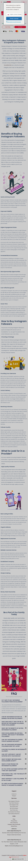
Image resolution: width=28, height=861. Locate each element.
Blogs (14, 819)
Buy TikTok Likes (14, 810)
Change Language (14, 18)
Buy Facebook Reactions (14, 813)
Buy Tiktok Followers (14, 803)
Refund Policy (14, 826)
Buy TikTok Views (14, 806)
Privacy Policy (14, 820)
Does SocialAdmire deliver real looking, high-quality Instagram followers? (13, 734)
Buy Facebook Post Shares (14, 811)
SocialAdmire (8, 65)
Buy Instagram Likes (14, 804)
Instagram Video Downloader (14, 824)
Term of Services (14, 822)
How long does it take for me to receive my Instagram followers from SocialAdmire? (13, 723)
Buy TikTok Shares (14, 808)
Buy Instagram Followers (14, 801)
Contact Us (14, 794)
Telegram (14, 795)
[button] (24, 2)
